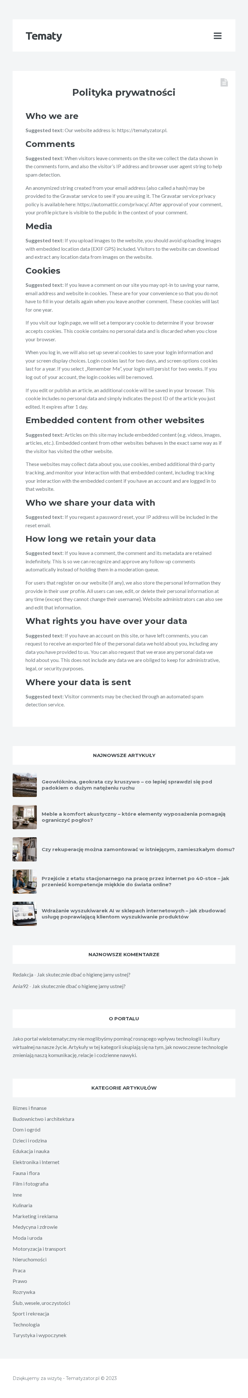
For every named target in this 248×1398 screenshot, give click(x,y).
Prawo (20, 1281)
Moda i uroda (27, 1238)
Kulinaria (22, 1205)
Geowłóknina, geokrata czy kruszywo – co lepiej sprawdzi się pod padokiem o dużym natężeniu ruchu (127, 785)
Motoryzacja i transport (39, 1249)
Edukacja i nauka (31, 1151)
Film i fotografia (30, 1183)
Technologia (26, 1324)
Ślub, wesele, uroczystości (41, 1303)
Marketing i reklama (35, 1216)
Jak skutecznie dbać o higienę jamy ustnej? (83, 974)
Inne (17, 1194)
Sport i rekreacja (31, 1313)
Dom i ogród (26, 1129)
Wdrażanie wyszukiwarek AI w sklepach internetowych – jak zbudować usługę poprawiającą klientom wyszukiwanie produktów (134, 914)
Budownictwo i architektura (43, 1119)
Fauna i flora (26, 1173)
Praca (19, 1270)
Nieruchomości (29, 1259)
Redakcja (23, 974)
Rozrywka (24, 1292)
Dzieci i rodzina (30, 1140)
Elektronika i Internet (36, 1162)
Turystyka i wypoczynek (40, 1335)
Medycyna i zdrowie (35, 1227)
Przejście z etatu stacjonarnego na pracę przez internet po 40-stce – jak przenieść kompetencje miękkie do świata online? (135, 881)
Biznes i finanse (29, 1108)
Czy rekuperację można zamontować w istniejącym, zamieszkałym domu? (138, 849)
